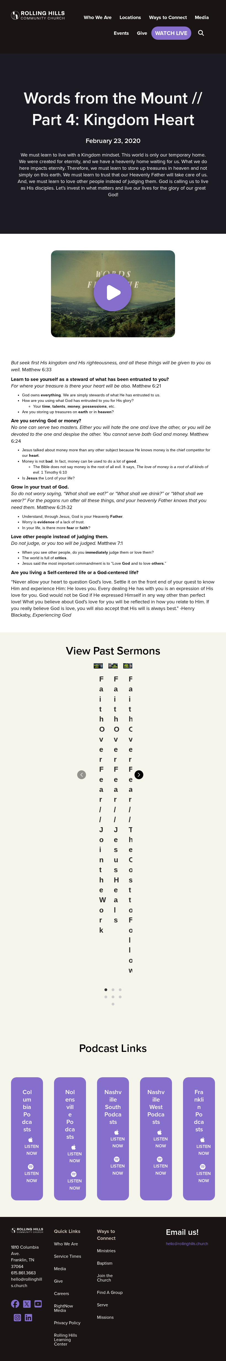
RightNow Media (63, 1308)
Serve (102, 1305)
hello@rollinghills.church (187, 1243)
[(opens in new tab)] (113, 293)
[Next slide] (139, 774)
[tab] (105, 989)
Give (142, 33)
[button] (202, 33)
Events (121, 33)
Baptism (104, 1263)
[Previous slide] (81, 774)
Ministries (106, 1251)
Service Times (67, 1256)
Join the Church (105, 1277)
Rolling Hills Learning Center (65, 1339)
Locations (130, 17)
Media (202, 17)
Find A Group (110, 1292)
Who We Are (98, 17)
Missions (105, 1317)
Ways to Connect (168, 17)
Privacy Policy (67, 1323)
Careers (61, 1293)
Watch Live (171, 33)
